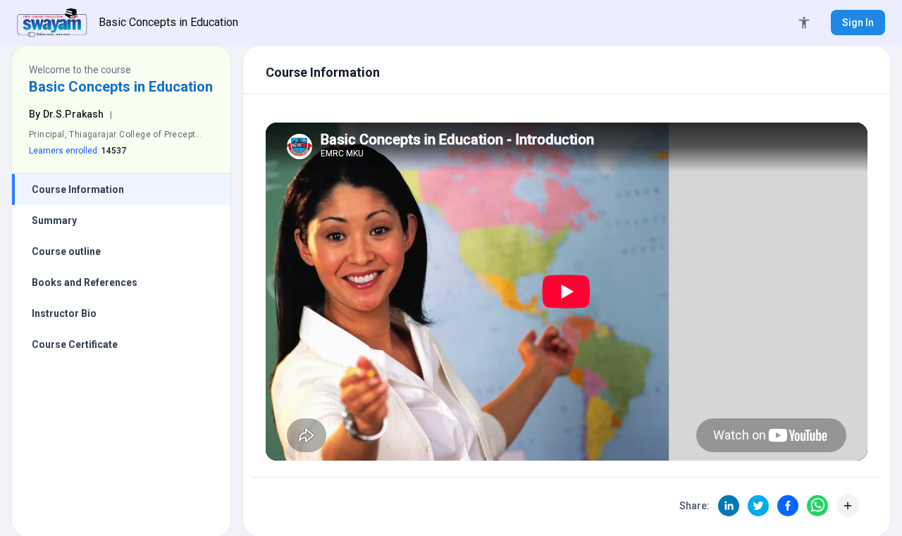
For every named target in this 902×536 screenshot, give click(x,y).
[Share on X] (758, 505)
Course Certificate (75, 344)
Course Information (78, 189)
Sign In (858, 22)
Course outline (66, 251)
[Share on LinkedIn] (728, 505)
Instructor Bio (64, 313)
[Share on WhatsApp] (817, 505)
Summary (54, 220)
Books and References (84, 282)
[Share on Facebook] (787, 505)
